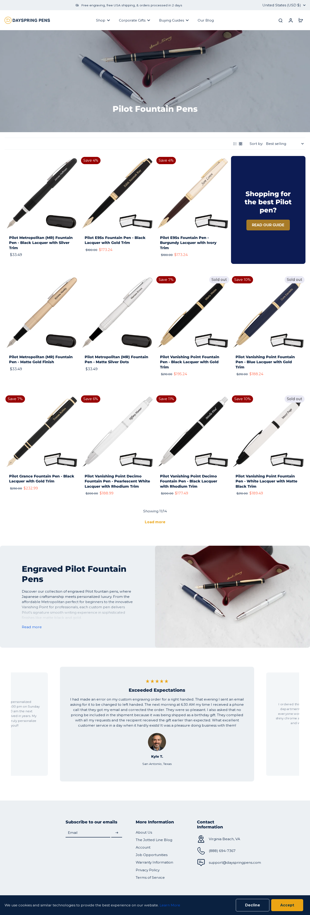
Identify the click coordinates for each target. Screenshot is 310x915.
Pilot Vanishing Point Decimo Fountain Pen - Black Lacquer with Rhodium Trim (188, 481)
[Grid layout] (240, 143)
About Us (144, 832)
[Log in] (290, 20)
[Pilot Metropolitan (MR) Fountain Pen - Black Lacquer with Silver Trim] (42, 193)
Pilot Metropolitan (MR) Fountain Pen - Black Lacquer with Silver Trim (41, 243)
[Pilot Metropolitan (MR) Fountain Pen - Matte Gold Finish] (42, 312)
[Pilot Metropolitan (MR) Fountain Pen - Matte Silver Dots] (117, 312)
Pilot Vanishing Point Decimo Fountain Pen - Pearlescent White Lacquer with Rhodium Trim (117, 481)
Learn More (170, 905)
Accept (287, 905)
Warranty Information (154, 862)
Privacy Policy (148, 870)
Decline (252, 905)
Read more (32, 627)
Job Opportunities (151, 855)
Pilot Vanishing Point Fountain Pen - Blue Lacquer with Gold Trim (265, 362)
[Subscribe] (116, 832)
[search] (280, 20)
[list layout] (235, 143)
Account (143, 847)
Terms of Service (150, 877)
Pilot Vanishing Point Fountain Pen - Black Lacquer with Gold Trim (189, 362)
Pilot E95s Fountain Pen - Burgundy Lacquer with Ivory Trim (188, 243)
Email (73, 833)
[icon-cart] (300, 20)
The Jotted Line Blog (154, 840)
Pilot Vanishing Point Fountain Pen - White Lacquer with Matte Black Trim (266, 481)
